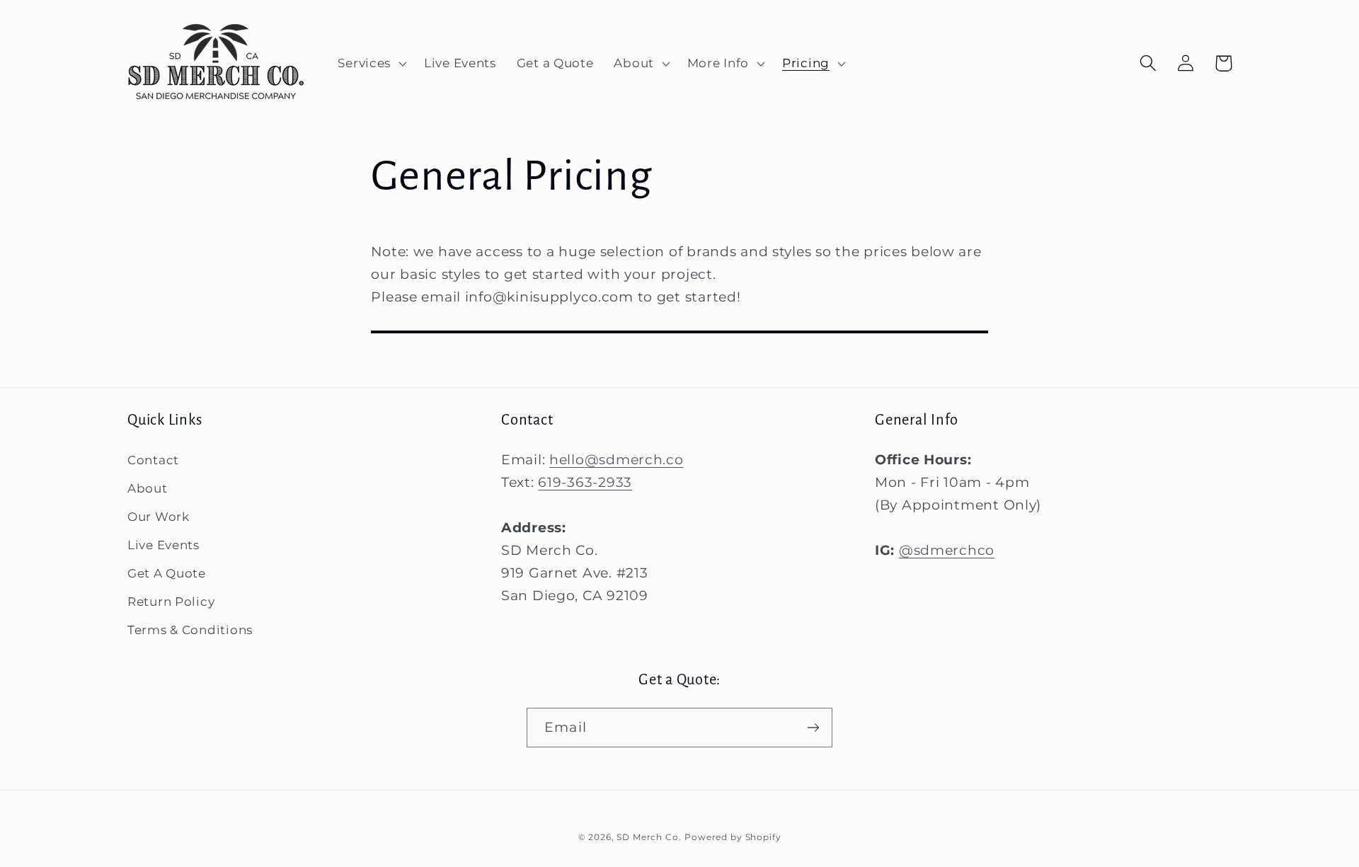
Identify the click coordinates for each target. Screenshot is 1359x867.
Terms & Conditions (190, 630)
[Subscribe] (813, 727)
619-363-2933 (585, 481)
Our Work (158, 517)
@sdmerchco (946, 549)
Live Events (163, 545)
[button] (371, 63)
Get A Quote (166, 573)
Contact (153, 460)
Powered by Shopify (732, 837)
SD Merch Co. (649, 837)
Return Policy (170, 602)
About (147, 488)
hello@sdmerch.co (616, 459)
